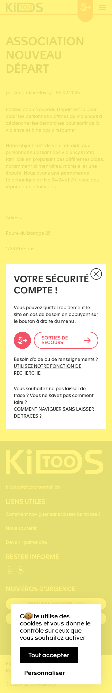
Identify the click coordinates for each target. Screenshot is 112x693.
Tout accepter (48, 655)
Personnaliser (44, 672)
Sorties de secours (55, 340)
